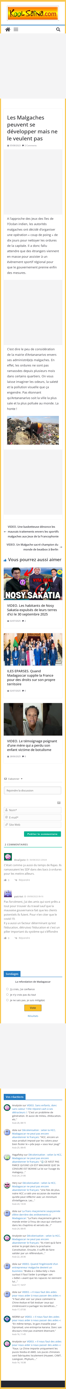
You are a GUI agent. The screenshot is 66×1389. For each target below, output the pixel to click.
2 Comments (31, 145)
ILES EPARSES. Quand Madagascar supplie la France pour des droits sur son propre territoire (31, 677)
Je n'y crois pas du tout (23, 994)
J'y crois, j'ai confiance (22, 989)
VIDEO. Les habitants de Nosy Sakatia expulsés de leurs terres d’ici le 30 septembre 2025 (32, 609)
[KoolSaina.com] (8, 29)
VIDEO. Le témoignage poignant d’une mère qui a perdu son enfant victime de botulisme (32, 745)
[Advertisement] (33, 66)
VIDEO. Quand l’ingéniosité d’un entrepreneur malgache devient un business (35, 1267)
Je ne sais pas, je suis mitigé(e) (27, 1000)
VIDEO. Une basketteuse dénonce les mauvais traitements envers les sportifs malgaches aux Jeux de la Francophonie (33, 531)
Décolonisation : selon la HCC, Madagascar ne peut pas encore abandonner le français (34, 1133)
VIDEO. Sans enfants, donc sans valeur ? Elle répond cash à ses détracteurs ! (34, 1109)
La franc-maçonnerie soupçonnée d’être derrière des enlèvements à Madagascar (36, 1215)
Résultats (33, 1016)
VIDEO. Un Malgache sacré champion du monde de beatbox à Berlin (32, 547)
